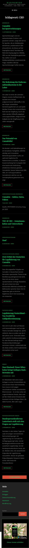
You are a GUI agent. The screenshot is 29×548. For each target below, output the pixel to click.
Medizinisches (5, 23)
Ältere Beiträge (15, 477)
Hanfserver (14, 2)
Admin (14, 32)
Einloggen (5, 494)
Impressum (5, 500)
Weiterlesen (7, 70)
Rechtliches (11, 254)
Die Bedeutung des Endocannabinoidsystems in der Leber (14, 85)
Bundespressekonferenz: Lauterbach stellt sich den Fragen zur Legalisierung (13, 421)
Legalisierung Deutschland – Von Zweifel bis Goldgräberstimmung (14, 316)
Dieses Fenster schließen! (15, 542)
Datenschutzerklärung (8, 497)
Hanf (4, 240)
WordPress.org (6, 503)
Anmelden (5, 491)
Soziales (17, 254)
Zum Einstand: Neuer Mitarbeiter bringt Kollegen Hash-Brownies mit (14, 370)
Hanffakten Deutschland (8, 194)
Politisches (5, 254)
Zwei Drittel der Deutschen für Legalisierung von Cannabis (13, 259)
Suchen (4, 511)
